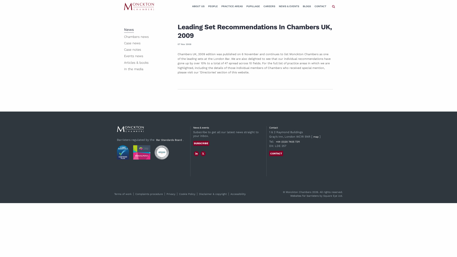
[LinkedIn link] (196, 153)
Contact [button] (276, 153)
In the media (133, 69)
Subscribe (201, 143)
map (316, 136)
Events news (133, 56)
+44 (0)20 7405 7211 (288, 141)
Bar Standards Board (169, 139)
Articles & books (136, 62)
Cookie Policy (187, 194)
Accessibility (238, 194)
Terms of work (123, 194)
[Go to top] (450, 239)
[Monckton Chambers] (139, 6)
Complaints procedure (149, 194)
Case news (132, 43)
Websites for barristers (304, 195)
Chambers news (136, 37)
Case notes (132, 49)
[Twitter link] (203, 153)
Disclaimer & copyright (213, 194)
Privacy (171, 194)
